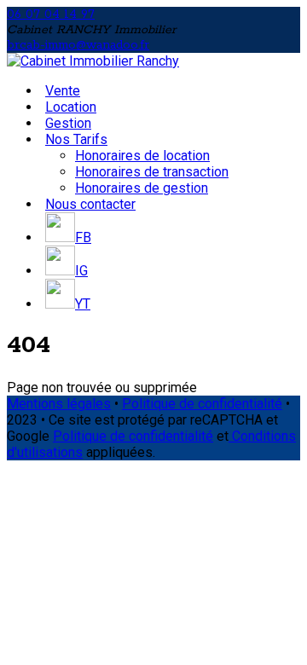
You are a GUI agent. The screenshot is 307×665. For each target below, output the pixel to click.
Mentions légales (59, 404)
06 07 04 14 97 (51, 14)
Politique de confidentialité (202, 404)
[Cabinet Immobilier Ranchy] (93, 61)
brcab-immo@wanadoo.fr (78, 45)
